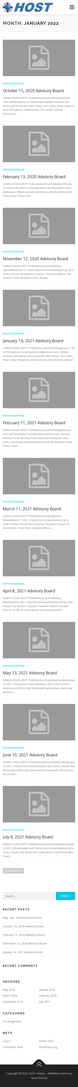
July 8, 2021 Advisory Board (28, 837)
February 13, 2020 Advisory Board (34, 176)
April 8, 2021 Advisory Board (29, 590)
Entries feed (46, 1041)
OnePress (54, 1073)
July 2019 (44, 1001)
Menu (72, 7)
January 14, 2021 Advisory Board (33, 340)
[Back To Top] (39, 1064)
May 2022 (9, 989)
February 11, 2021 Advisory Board (34, 422)
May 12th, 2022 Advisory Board (22, 918)
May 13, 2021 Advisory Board (30, 673)
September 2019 (13, 1001)
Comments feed (13, 1047)
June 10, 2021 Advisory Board (30, 755)
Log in (6, 1041)
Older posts (13, 870)
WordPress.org (48, 1047)
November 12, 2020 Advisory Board (35, 258)
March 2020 (10, 995)
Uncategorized (14, 83)
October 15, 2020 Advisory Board (33, 90)
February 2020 (48, 995)
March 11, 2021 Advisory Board (32, 508)
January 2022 (47, 989)
